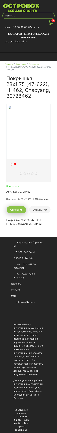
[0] (51, 24)
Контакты (16, 289)
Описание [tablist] (16, 209)
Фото (13, 295)
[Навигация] (52, 56)
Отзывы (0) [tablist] (40, 209)
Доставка (16, 283)
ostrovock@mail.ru (16, 41)
